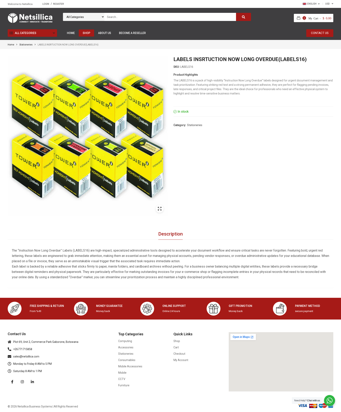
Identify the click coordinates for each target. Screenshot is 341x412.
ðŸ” (160, 209)
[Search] (243, 17)
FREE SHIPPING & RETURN (47, 305)
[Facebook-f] (12, 381)
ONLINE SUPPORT (174, 305)
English (312, 3)
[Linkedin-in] (32, 381)
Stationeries (26, 44)
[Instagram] (22, 381)
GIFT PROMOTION (240, 305)
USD (327, 3)
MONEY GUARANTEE (109, 305)
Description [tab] (170, 234)
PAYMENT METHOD (307, 305)
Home (11, 44)
